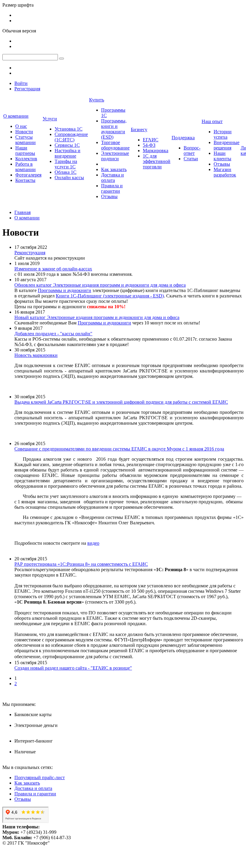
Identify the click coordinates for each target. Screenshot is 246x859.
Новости (24, 131)
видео (93, 543)
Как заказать (114, 169)
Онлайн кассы (69, 177)
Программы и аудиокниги (64, 290)
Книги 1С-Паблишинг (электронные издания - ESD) (110, 295)
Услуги (50, 118)
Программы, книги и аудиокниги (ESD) (114, 129)
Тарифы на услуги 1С (66, 164)
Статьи (191, 158)
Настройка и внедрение (67, 153)
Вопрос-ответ (192, 150)
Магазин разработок (225, 172)
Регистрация (27, 88)
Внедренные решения (226, 145)
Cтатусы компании (25, 139)
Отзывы (109, 196)
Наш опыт (212, 121)
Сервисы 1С (67, 145)
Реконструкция (29, 252)
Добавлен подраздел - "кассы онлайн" (53, 333)
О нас (21, 126)
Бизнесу (139, 129)
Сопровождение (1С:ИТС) (71, 137)
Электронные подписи (115, 156)
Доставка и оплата (112, 177)
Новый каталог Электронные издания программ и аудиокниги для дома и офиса (96, 317)
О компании (15, 116)
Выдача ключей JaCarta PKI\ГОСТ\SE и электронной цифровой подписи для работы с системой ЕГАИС (121, 402)
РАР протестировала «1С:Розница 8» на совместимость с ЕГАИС (81, 564)
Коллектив (26, 158)
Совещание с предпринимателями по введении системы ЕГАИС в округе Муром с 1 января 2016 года (119, 448)
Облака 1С (65, 172)
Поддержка (183, 137)
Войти (21, 83)
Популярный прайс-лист (39, 777)
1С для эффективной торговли (156, 161)
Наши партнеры (25, 150)
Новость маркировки (36, 355)
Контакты (25, 180)
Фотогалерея (28, 174)
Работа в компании (25, 166)
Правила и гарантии (112, 188)
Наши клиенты (222, 156)
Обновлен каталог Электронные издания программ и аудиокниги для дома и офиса (100, 285)
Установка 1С (68, 128)
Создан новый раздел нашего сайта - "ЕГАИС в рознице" (73, 668)
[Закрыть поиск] (61, 58)
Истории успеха (223, 134)
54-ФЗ (149, 145)
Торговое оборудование (115, 145)
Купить (96, 99)
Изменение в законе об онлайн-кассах (53, 268)
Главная (22, 212)
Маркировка (155, 150)
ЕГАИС (150, 139)
